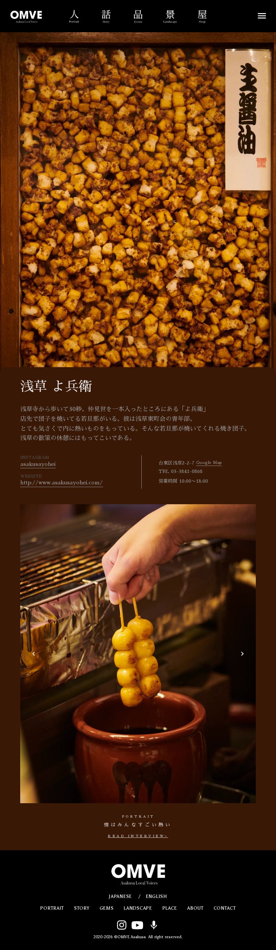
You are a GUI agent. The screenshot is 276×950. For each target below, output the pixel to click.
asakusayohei (38, 464)
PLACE (169, 908)
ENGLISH (156, 896)
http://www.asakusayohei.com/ (61, 482)
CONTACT (225, 908)
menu (261, 15)
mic (153, 925)
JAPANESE (120, 896)
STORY (82, 908)
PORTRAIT (52, 908)
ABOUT (195, 908)
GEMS (107, 908)
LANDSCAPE (138, 908)
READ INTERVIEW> (138, 836)
